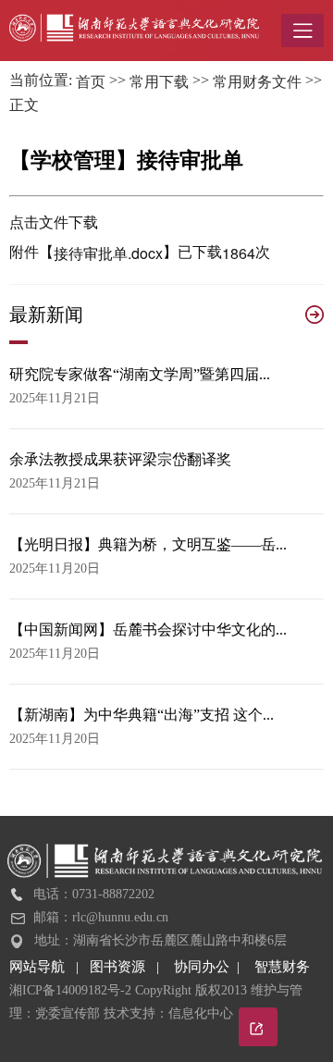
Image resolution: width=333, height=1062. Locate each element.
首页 (90, 82)
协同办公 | (214, 966)
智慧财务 (282, 966)
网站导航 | (49, 966)
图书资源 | (132, 966)
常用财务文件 (257, 82)
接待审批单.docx (108, 253)
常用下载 (159, 82)
